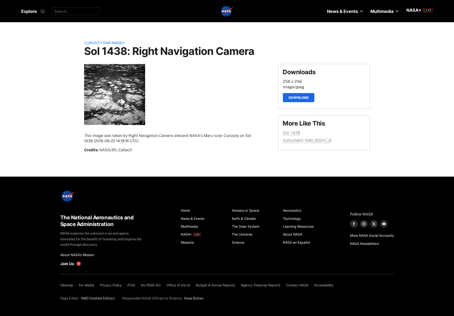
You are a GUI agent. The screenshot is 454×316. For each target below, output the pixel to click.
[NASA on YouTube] (384, 224)
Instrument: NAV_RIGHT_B (307, 140)
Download (299, 97)
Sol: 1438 (291, 132)
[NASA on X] (374, 224)
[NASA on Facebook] (354, 224)
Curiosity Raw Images (104, 43)
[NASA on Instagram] (364, 224)
